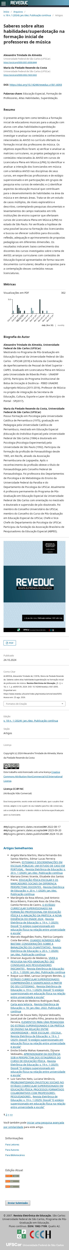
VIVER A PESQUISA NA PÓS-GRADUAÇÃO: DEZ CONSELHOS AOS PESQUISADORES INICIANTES (34, 963)
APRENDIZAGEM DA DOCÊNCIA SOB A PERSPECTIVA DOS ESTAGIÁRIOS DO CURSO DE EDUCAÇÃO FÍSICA (36, 1057)
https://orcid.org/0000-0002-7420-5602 (20, 75)
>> (11, 1114)
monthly (61, 325)
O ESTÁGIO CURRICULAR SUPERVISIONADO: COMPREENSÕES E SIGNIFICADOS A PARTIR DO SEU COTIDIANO (38, 981)
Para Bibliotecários (15, 1155)
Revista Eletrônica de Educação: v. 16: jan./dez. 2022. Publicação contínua (36, 1008)
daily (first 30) (47, 325)
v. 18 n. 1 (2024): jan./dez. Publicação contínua (27, 15)
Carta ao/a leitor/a (22, 1004)
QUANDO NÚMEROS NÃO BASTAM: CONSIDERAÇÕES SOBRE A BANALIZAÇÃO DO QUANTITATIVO (35, 944)
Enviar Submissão (18, 1203)
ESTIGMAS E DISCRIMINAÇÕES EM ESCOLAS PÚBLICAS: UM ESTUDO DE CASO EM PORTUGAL (38, 866)
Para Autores (12, 1149)
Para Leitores (12, 1144)
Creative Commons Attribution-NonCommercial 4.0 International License (33, 776)
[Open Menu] (3, 3)
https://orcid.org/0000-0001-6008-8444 (20, 62)
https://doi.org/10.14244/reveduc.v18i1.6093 (36, 84)
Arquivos (18, 11)
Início (6, 11)
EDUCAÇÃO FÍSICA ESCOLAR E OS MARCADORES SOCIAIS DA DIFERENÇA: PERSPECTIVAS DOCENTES (34, 883)
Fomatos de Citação (16, 703)
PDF (10, 643)
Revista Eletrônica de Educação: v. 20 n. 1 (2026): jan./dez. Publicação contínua (38, 871)
